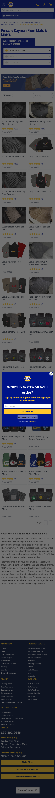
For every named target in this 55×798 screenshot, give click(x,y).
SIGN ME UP (27, 411)
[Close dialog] (51, 373)
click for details (32, 421)
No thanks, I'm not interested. (27, 417)
